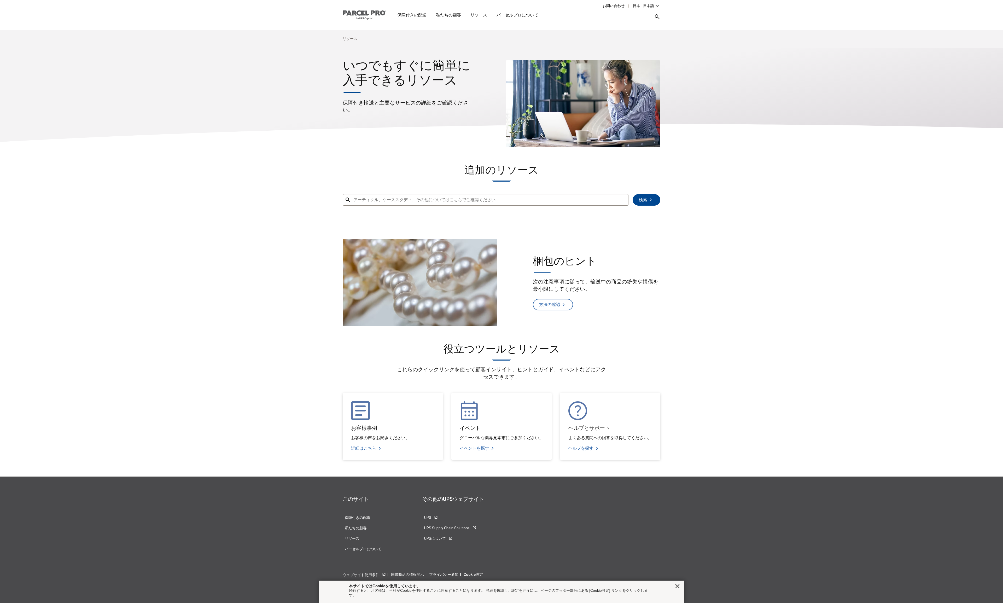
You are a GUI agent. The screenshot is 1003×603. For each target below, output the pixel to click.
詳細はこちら (363, 448)
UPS (428, 517)
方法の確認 (549, 304)
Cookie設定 (473, 574)
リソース (478, 15)
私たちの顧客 (448, 15)
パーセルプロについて (517, 15)
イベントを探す (474, 448)
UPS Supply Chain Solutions (447, 528)
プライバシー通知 (443, 574)
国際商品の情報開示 (407, 574)
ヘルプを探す (580, 448)
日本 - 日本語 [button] (643, 6)
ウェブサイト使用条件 (361, 575)
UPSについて (435, 538)
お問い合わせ (614, 6)
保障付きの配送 (412, 15)
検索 (643, 199)
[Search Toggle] (654, 18)
